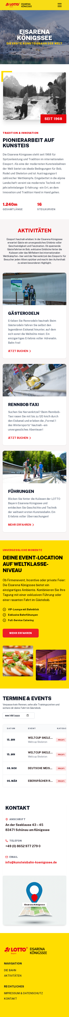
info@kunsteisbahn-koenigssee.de (31, 862)
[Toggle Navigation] (60, 5)
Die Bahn (10, 970)
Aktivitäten (12, 975)
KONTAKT (10, 998)
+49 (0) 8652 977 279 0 (23, 846)
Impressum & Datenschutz (23, 993)
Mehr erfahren (20, 633)
